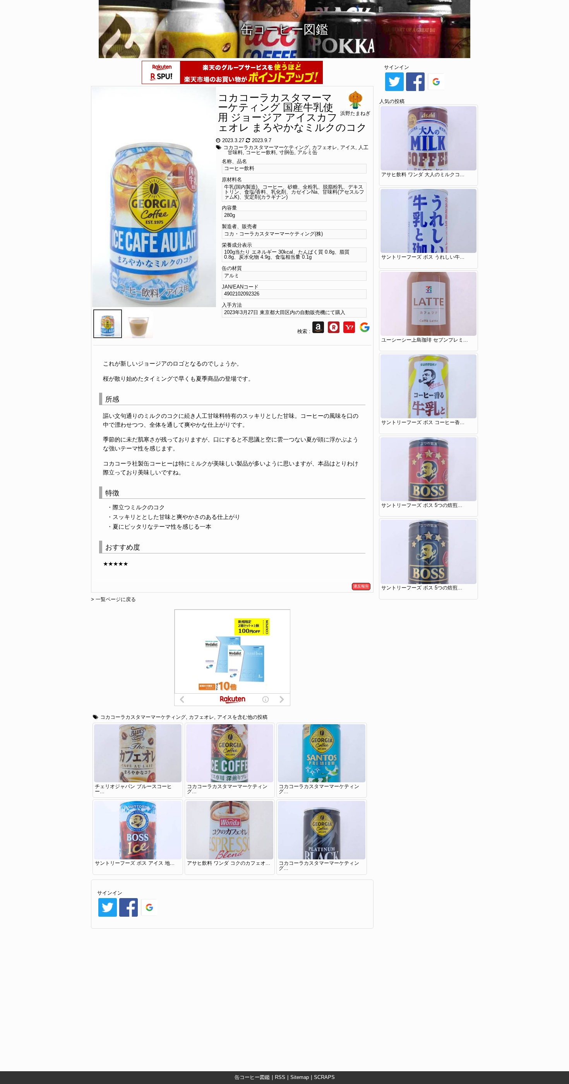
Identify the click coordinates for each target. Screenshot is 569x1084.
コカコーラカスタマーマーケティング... (227, 788)
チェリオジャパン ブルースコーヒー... (133, 788)
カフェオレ (324, 147)
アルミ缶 (307, 152)
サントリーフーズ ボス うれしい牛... (422, 257)
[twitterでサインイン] (107, 916)
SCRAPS (324, 1077)
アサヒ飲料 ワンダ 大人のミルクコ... (422, 174)
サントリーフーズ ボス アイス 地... (135, 863)
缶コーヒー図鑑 (252, 1077)
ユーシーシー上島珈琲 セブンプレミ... (424, 340)
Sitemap (299, 1077)
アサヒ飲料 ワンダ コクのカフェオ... (228, 863)
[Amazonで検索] (318, 331)
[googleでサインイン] (149, 916)
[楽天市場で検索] (333, 331)
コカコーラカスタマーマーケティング (266, 147)
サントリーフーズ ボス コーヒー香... (422, 422)
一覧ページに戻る (116, 599)
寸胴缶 (286, 152)
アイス (347, 147)
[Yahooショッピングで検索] (349, 331)
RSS (280, 1077)
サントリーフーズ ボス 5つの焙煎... (421, 505)
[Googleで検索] (364, 331)
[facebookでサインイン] (128, 916)
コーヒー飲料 (261, 152)
